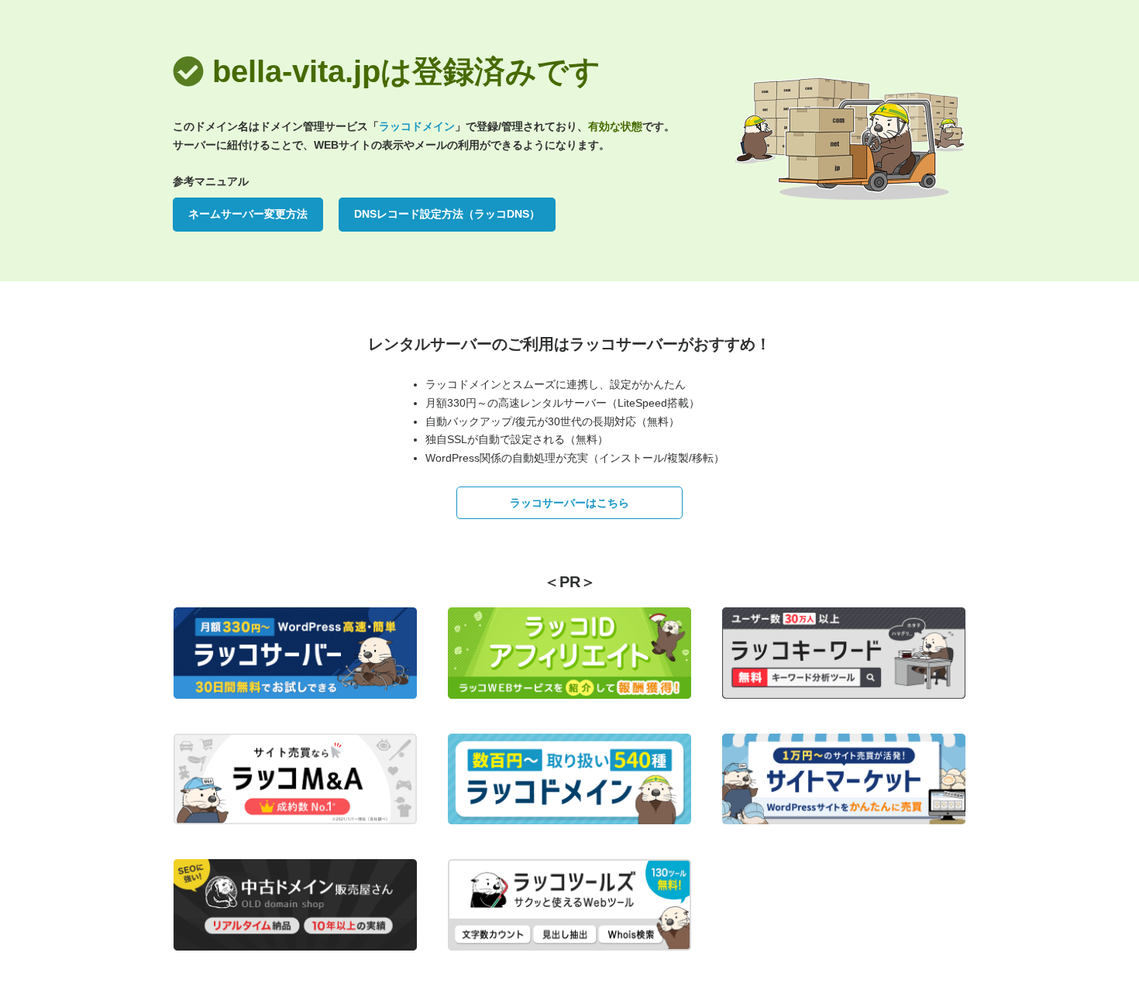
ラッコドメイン (417, 126)
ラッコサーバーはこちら (569, 503)
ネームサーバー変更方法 (248, 214)
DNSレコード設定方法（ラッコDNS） (447, 214)
